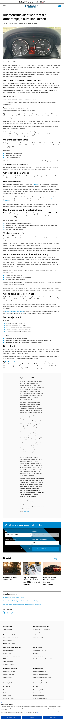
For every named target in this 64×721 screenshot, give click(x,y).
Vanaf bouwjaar (10, 539)
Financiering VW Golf (38, 690)
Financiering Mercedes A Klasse (41, 693)
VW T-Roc (35, 184)
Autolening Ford (7, 683)
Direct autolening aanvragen (10, 638)
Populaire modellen (39, 687)
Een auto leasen (8, 626)
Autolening (6, 632)
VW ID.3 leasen (7, 695)
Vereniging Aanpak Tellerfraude (14, 312)
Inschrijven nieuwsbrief (9, 664)
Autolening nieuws (38, 656)
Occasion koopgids (8, 662)
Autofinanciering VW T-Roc (40, 680)
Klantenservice (37, 647)
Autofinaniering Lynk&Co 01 (40, 683)
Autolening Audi (7, 677)
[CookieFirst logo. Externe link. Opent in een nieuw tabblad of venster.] (1, 702)
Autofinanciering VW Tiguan (40, 674)
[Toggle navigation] (4, 6)
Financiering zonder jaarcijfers (41, 632)
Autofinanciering (7, 629)
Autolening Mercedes (8, 674)
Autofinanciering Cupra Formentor (42, 677)
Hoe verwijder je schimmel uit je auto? (14, 597)
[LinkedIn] (11, 612)
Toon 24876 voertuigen (45, 549)
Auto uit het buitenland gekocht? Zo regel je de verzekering (20, 601)
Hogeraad (26, 511)
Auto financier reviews (9, 643)
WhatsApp (35, 653)
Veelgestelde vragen (8, 650)
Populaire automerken (10, 668)
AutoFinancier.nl (10, 362)
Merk (7, 531)
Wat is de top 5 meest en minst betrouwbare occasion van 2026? (22, 604)
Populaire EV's (7, 687)
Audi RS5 (6, 201)
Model (34, 531)
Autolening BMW (7, 680)
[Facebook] (4, 612)
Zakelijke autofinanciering (41, 626)
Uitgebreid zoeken (26, 549)
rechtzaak (51, 199)
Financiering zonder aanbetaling (41, 629)
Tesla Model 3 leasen (8, 690)
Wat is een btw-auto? (38, 638)
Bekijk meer (57, 559)
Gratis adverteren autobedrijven (11, 656)
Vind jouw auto (7, 653)
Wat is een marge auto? (39, 635)
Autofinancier (32, 6)
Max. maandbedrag (39, 539)
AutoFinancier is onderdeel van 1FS (42, 659)
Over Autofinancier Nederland (12, 647)
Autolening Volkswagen (9, 671)
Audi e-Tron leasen (8, 693)
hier (37, 712)
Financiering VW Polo (38, 695)
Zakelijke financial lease (9, 640)
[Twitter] (8, 612)
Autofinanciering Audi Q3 (39, 671)
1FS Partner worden (8, 659)
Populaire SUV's (38, 668)
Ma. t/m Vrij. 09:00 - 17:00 (39, 650)
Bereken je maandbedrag (9, 635)
